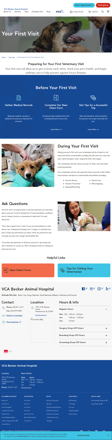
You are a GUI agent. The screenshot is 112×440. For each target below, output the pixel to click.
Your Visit (12, 57)
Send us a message (14, 315)
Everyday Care (37, 12)
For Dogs (72, 404)
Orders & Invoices (52, 417)
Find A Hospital (6, 407)
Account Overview (52, 400)
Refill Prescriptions (52, 410)
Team (26, 12)
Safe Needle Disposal (98, 401)
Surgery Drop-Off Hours (71, 328)
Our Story (27, 400)
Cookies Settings (83, 435)
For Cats (71, 407)
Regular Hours (66, 309)
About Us (7, 12)
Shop (48, 12)
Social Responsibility (8, 417)
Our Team (27, 407)
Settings (49, 421)
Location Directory (8, 410)
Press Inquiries (13, 322)
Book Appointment (84, 5)
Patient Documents (52, 414)
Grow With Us (6, 424)
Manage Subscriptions (53, 407)
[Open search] (103, 12)
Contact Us (5, 404)
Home (4, 57)
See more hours (26, 387)
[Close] (108, 435)
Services (18, 12)
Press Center (6, 414)
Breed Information (30, 417)
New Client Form (20, 270)
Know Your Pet (28, 414)
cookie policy (22, 436)
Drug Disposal (96, 404)
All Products (72, 400)
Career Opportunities (9, 421)
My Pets (48, 404)
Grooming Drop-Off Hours (72, 342)
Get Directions (42, 315)
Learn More (55, 129)
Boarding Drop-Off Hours (72, 335)
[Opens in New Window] (84, 288)
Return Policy (73, 414)
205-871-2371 (18, 307)
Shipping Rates (74, 410)
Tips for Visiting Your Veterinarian (79, 270)
